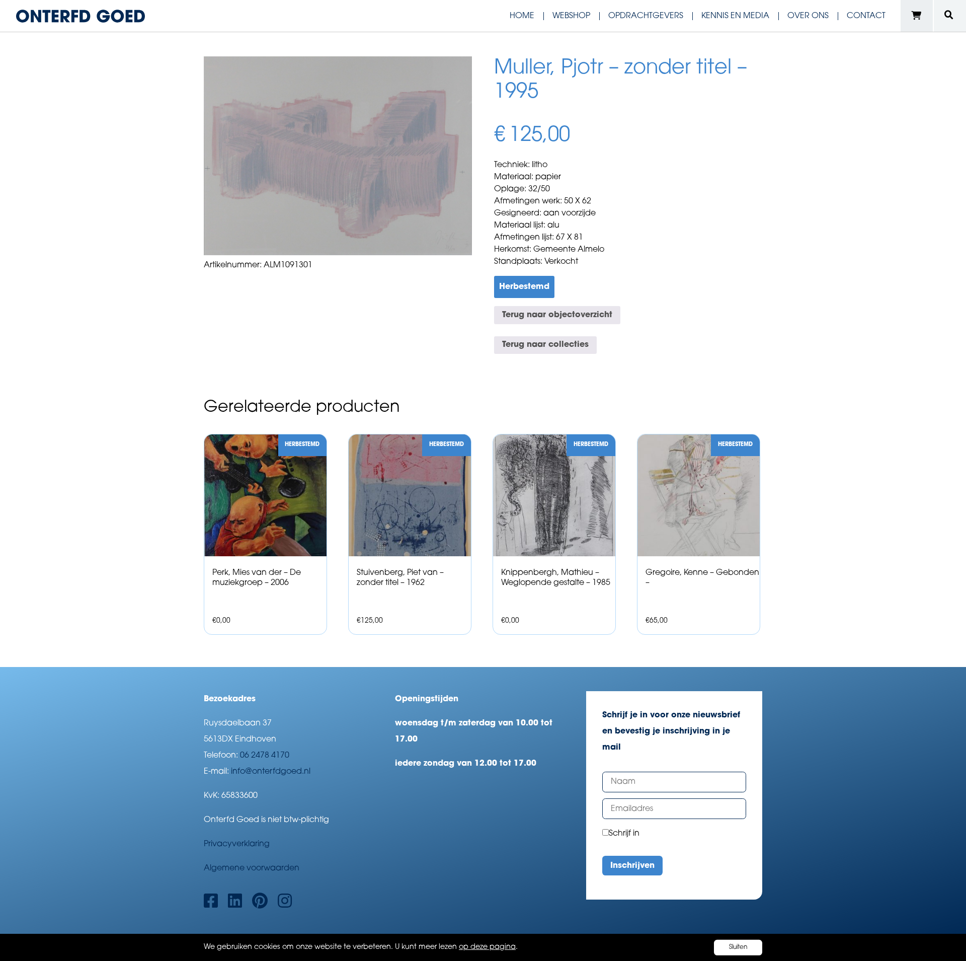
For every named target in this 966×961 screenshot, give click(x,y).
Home (522, 16)
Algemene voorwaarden (251, 868)
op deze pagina (487, 947)
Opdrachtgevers (645, 16)
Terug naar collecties (545, 345)
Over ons (808, 16)
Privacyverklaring (237, 844)
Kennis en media (735, 16)
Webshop (571, 16)
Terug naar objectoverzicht (557, 315)
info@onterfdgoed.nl (270, 772)
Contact (866, 16)
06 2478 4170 (264, 756)
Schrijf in (624, 834)
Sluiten (738, 947)
